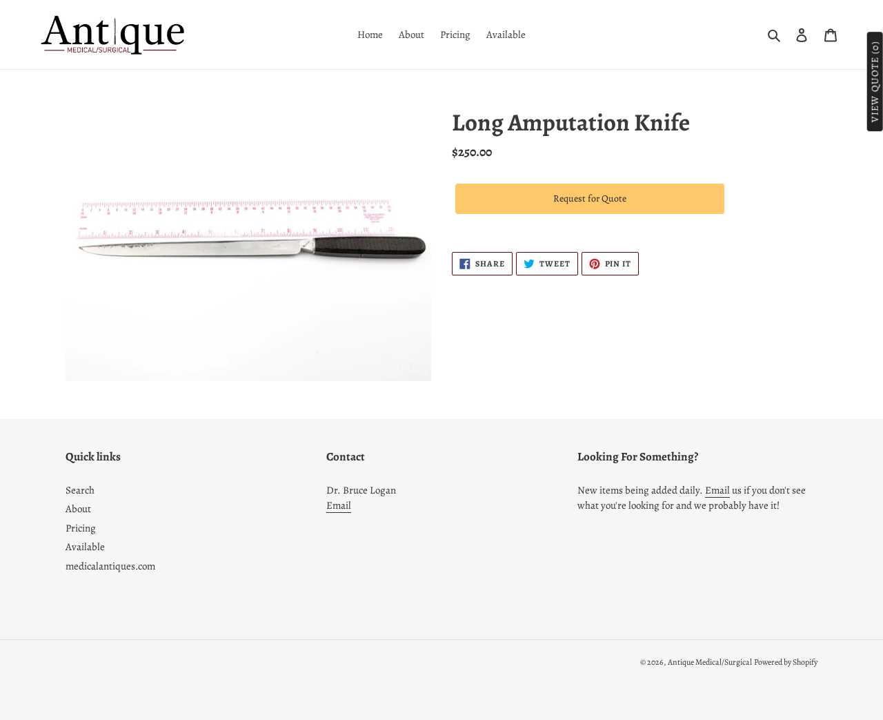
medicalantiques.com (110, 566)
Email (338, 505)
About (78, 509)
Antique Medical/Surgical (710, 662)
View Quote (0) (875, 82)
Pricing (81, 528)
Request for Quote (589, 198)
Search (80, 490)
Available (85, 547)
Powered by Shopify (785, 662)
